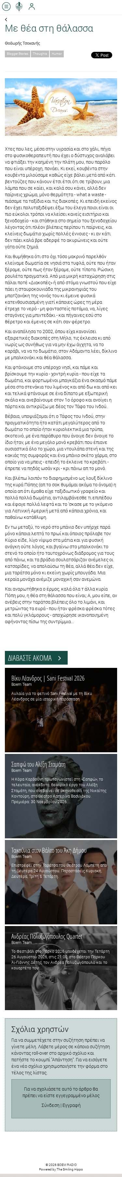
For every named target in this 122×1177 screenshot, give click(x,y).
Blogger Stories (17, 53)
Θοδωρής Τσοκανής (22, 43)
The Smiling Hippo (70, 1169)
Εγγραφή (71, 1105)
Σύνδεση (51, 1105)
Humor (57, 53)
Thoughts (40, 53)
